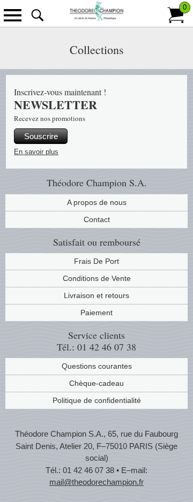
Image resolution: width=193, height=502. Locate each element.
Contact (97, 219)
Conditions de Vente (97, 278)
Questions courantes (97, 366)
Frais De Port (96, 261)
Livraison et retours (96, 295)
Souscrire (41, 136)
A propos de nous (97, 202)
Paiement (96, 312)
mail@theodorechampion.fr (96, 481)
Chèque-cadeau (96, 383)
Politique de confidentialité (97, 400)
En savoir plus (36, 152)
